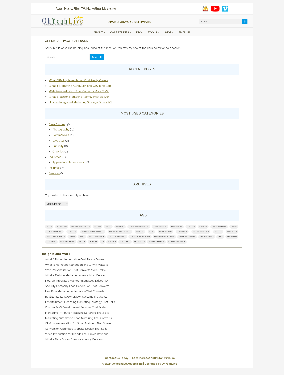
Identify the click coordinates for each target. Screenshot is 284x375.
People (82, 242)
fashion (139, 232)
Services (54, 173)
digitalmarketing (54, 232)
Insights (54, 167)
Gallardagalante (201, 232)
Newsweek (232, 237)
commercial (176, 227)
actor (49, 227)
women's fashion (156, 242)
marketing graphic (187, 237)
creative (203, 227)
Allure (97, 227)
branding (120, 227)
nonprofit (51, 242)
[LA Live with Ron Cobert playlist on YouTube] (205, 8)
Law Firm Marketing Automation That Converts (74, 291)
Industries (55, 157)
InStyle (218, 232)
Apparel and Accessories (68, 162)
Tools (152, 32)
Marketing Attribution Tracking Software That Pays (77, 312)
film (151, 232)
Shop (167, 32)
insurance (232, 232)
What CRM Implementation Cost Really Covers (78, 80)
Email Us (185, 32)
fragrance (182, 232)
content (191, 227)
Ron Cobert (125, 242)
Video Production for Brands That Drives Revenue (76, 334)
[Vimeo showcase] (225, 8)
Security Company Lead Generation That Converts (77, 286)
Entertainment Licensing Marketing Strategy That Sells (80, 301)
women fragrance (176, 242)
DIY (138, 32)
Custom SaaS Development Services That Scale (75, 307)
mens (220, 237)
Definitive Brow (219, 227)
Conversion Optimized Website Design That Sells (76, 328)
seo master (139, 242)
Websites (58, 140)
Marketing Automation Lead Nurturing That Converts (78, 318)
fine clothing (165, 232)
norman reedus (67, 242)
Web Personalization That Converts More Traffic (79, 91)
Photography (61, 129)
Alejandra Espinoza (80, 227)
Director (72, 232)
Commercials (61, 135)
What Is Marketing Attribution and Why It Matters (80, 85)
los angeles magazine (140, 237)
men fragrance (207, 237)
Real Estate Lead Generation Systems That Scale (76, 296)
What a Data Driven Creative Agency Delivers (74, 339)
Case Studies (119, 32)
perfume (93, 242)
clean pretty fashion (139, 227)
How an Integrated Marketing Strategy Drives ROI (80, 102)
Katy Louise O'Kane (117, 237)
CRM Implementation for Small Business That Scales (78, 323)
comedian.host (160, 227)
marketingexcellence (164, 237)
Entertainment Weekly (120, 232)
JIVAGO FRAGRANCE (96, 237)
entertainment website (93, 232)
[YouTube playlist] (215, 8)
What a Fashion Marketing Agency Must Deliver (79, 96)
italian (72, 237)
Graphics (58, 151)
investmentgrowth (56, 237)
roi (102, 242)
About (98, 32)
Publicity (58, 146)
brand (108, 227)
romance (112, 242)
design (234, 227)
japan (81, 237)
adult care (62, 227)
